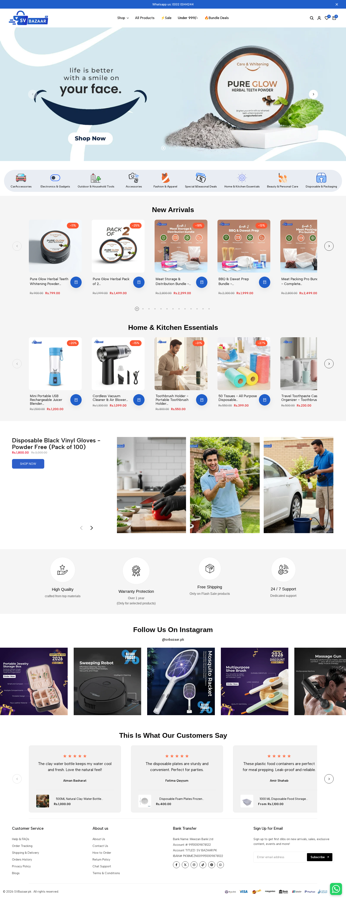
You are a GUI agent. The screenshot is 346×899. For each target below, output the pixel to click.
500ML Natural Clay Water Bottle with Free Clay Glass (78, 799)
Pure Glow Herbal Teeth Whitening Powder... (49, 281)
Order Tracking (22, 846)
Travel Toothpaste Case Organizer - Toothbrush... (301, 398)
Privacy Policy (21, 866)
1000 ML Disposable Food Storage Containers (283, 799)
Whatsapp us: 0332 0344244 (173, 4)
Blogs (16, 873)
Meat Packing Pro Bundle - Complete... (301, 281)
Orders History (22, 859)
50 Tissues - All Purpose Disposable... (237, 398)
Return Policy (101, 859)
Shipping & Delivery (25, 853)
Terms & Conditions (106, 873)
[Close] (336, 4)
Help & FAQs (20, 839)
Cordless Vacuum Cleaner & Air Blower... (110, 398)
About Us (99, 839)
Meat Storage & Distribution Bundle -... (173, 281)
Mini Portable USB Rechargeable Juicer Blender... (46, 399)
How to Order (102, 853)
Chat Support (102, 866)
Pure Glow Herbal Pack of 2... (111, 281)
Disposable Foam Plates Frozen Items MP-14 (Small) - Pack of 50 (180, 799)
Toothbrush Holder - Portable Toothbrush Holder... (172, 399)
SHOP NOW (28, 464)
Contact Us (100, 846)
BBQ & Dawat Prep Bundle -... (233, 281)
